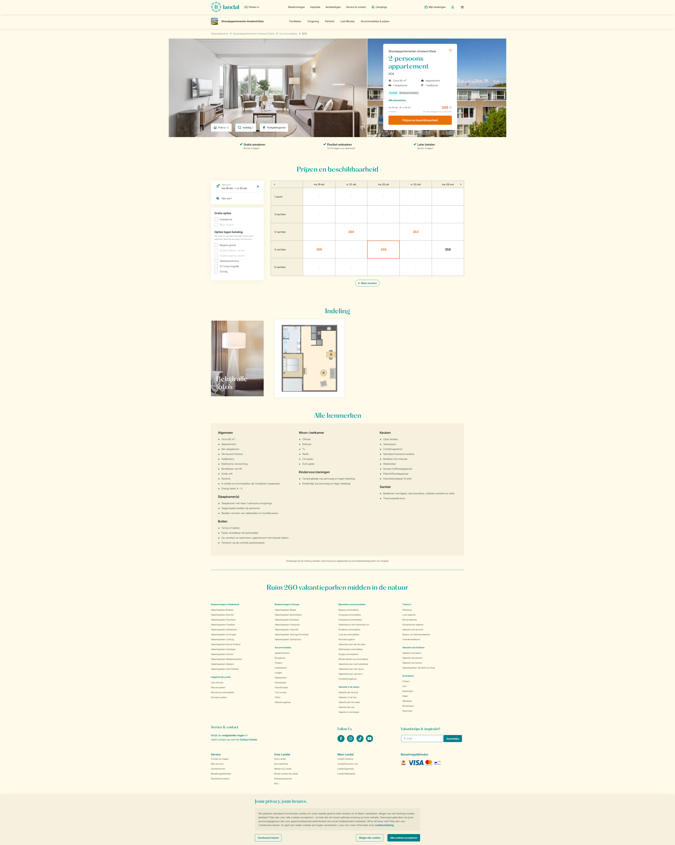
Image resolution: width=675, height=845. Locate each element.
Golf (404, 686)
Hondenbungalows (348, 678)
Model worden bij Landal (286, 773)
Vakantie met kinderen (413, 647)
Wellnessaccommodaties (351, 649)
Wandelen (407, 701)
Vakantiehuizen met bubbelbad (353, 664)
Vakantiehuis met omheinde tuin (354, 624)
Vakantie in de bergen (349, 712)
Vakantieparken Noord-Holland (225, 644)
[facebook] (341, 741)
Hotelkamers (281, 667)
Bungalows (280, 658)
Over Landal (280, 759)
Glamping (407, 609)
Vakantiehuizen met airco (351, 674)
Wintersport (408, 706)
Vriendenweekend (411, 639)
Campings (381, 6)
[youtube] (369, 741)
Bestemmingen (296, 6)
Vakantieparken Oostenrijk (287, 624)
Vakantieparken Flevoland (223, 619)
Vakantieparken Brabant (222, 609)
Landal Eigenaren (346, 768)
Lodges (278, 672)
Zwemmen (407, 711)
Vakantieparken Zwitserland (288, 639)
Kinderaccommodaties (349, 629)
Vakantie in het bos (348, 697)
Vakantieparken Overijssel (223, 649)
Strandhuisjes (281, 687)
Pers (276, 783)
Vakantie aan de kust (348, 692)
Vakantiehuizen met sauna (351, 669)
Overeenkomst (218, 768)
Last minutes (217, 682)
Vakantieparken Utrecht (222, 654)
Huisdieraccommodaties (350, 619)
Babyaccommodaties (349, 609)
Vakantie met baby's (411, 653)
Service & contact (356, 6)
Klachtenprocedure (220, 778)
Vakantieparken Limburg (222, 639)
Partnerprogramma (283, 778)
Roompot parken (219, 697)
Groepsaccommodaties (350, 614)
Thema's (406, 604)
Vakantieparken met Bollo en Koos (418, 667)
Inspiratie (315, 6)
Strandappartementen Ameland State (412, 51)
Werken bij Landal (282, 768)
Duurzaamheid (281, 763)
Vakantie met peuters (412, 658)
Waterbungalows (283, 702)
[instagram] (351, 741)
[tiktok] (360, 741)
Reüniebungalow (347, 639)
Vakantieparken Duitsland (287, 619)
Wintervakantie (409, 619)
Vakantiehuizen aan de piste (352, 644)
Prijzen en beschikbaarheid (420, 120)
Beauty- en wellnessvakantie (416, 634)
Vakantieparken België (285, 609)
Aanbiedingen (333, 6)
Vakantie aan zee (347, 707)
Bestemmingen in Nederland (225, 604)
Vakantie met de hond (412, 629)
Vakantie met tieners (412, 662)
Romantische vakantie (412, 624)
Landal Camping (345, 759)
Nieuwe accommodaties (222, 692)
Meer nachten (369, 283)
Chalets (278, 662)
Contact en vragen (220, 759)
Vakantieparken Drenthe (222, 614)
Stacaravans (280, 682)
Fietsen (406, 681)
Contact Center (248, 739)
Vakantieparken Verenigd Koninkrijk (291, 634)
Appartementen (282, 653)
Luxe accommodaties (349, 634)
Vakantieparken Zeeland (222, 664)
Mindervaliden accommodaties (353, 659)
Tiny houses (281, 692)
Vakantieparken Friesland (223, 624)
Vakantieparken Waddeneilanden (226, 659)
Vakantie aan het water (349, 702)
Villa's (277, 697)
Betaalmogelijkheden (221, 773)
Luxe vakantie (409, 614)
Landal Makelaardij (346, 773)
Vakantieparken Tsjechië (286, 629)
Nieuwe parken (218, 687)
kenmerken (397, 100)
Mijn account (217, 763)
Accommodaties (283, 647)
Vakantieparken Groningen (223, 634)
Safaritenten (281, 677)
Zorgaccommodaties (348, 654)
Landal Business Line (348, 763)
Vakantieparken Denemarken (288, 614)
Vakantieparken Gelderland (224, 629)
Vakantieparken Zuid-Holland (225, 669)
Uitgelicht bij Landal (220, 677)
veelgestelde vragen (233, 735)
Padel (405, 696)
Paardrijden (407, 691)
